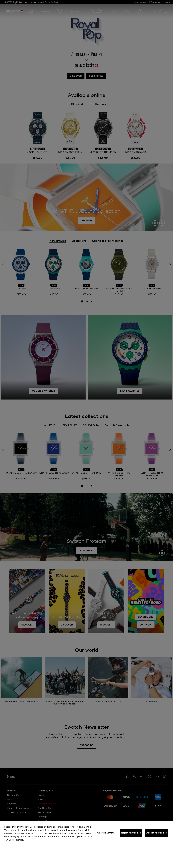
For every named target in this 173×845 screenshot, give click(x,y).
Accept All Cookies (156, 833)
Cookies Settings (106, 833)
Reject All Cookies (131, 833)
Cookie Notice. (16, 840)
